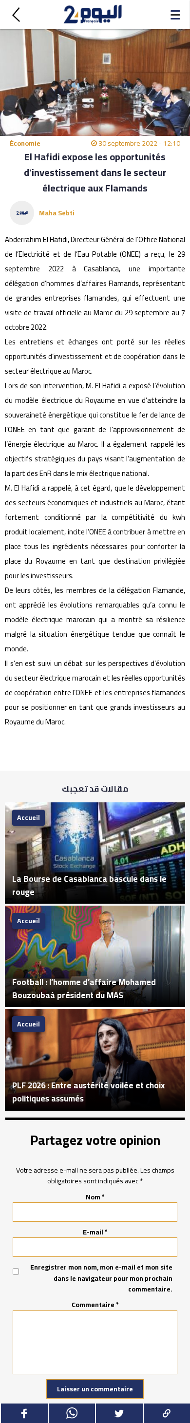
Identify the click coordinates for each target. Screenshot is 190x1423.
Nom (95, 1197)
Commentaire (95, 1304)
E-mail (95, 1232)
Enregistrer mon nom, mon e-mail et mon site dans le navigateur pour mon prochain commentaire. (101, 1278)
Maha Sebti (57, 213)
